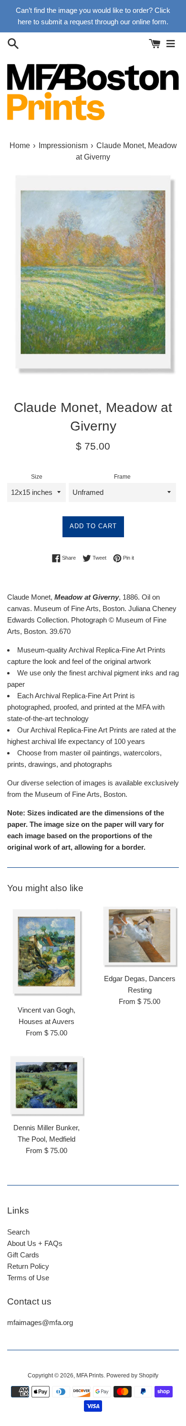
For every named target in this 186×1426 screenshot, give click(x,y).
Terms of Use (28, 1278)
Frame (122, 476)
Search (18, 1232)
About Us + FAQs (34, 1243)
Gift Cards (23, 1255)
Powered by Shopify (132, 1375)
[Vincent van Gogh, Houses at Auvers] (46, 951)
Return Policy (28, 1266)
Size (36, 476)
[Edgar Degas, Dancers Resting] (139, 936)
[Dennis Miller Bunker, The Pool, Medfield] (46, 1085)
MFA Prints (89, 1375)
